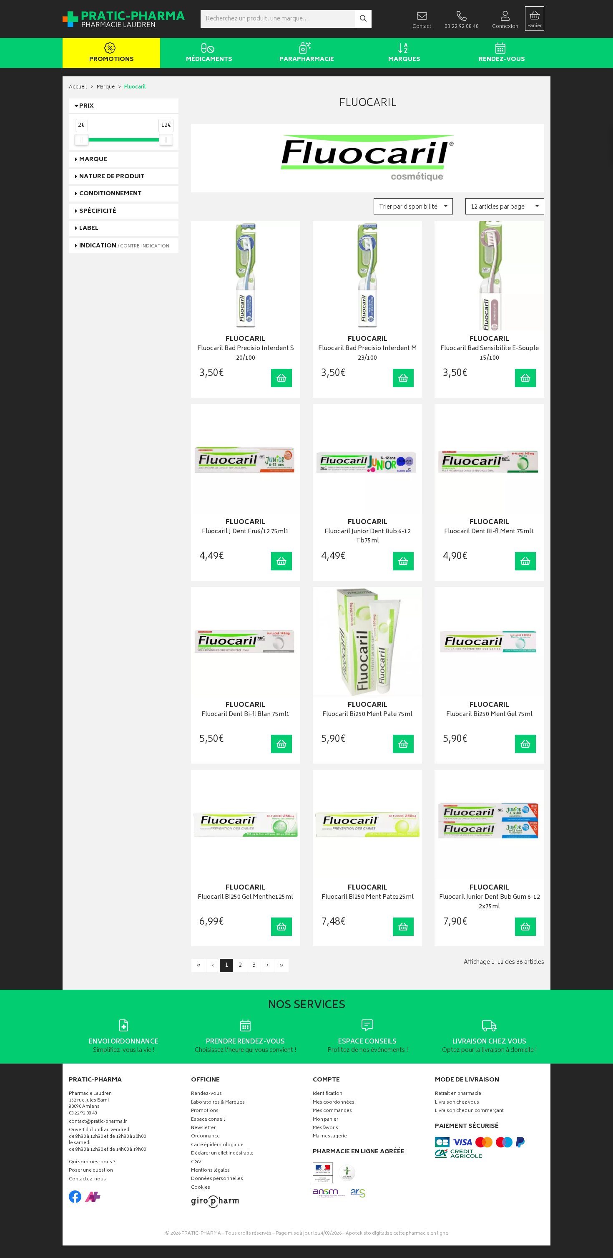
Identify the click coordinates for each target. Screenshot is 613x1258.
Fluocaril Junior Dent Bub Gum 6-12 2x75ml (489, 902)
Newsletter (203, 1128)
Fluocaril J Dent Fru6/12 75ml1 (245, 532)
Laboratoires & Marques (218, 1103)
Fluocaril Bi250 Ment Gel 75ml (489, 715)
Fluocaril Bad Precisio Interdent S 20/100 (245, 353)
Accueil (78, 87)
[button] (413, 206)
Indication (124, 246)
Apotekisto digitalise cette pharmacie (397, 1234)
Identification (327, 1094)
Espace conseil (208, 1120)
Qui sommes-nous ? (92, 1162)
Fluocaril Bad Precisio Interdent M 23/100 (367, 353)
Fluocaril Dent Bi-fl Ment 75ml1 (489, 532)
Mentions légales (210, 1171)
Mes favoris (325, 1128)
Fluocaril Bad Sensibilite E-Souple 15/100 (489, 353)
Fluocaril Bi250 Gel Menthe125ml (245, 898)
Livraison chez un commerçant (469, 1111)
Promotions (111, 59)
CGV (196, 1162)
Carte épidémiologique (217, 1145)
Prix (86, 106)
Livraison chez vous (457, 1103)
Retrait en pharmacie (458, 1094)
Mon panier (325, 1120)
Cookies (200, 1188)
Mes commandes (332, 1111)
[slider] (81, 140)
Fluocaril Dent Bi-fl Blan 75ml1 (245, 715)
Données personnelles (217, 1179)
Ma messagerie (330, 1136)
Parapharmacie (306, 59)
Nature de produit (112, 176)
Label (88, 228)
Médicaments (209, 59)
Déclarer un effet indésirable (222, 1153)
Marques (404, 59)
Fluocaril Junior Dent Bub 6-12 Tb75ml (367, 536)
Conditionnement (110, 194)
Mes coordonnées (333, 1103)
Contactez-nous (87, 1179)
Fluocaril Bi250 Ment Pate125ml (368, 898)
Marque (106, 87)
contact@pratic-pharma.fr (98, 1123)
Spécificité (97, 211)
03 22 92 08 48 (83, 1113)
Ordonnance (205, 1136)
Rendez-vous (502, 59)
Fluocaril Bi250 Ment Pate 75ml (367, 715)
